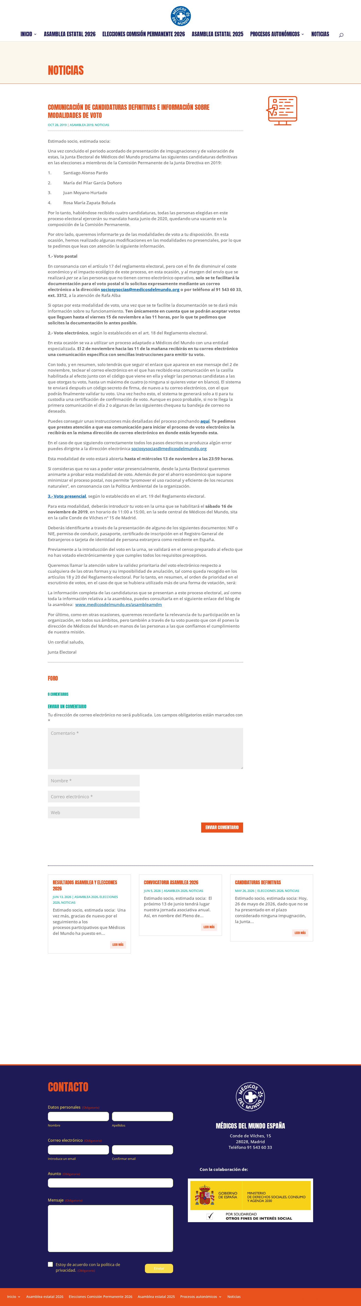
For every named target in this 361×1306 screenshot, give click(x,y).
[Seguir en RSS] (349, 1297)
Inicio (26, 35)
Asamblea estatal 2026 (70, 35)
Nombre (54, 1125)
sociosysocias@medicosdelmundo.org (140, 289)
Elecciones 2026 (270, 890)
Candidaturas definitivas (258, 882)
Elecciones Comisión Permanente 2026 (143, 35)
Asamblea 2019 (81, 125)
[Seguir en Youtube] (326, 1297)
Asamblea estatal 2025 (217, 35)
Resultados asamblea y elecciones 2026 (85, 885)
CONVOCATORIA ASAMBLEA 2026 (171, 882)
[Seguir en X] (315, 1297)
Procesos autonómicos (275, 35)
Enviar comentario (222, 827)
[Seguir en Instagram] (338, 1297)
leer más (118, 944)
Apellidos (118, 1125)
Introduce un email (62, 1158)
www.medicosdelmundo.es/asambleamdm (118, 604)
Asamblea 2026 (86, 897)
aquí (204, 421)
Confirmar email (124, 1158)
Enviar (159, 1268)
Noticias (320, 35)
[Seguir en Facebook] (304, 1297)
